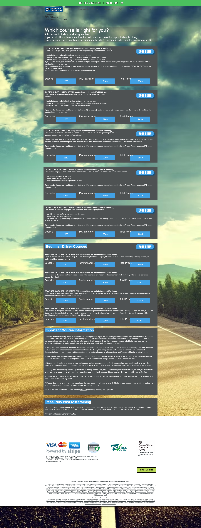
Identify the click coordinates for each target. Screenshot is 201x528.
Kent (109, 501)
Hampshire (80, 501)
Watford (128, 493)
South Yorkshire (106, 502)
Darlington (97, 486)
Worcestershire (112, 504)
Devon (120, 499)
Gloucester (66, 487)
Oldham (91, 490)
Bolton (94, 484)
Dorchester (111, 486)
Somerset (98, 502)
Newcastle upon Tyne (143, 489)
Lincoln (89, 489)
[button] (66, 81)
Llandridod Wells (75, 489)
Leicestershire (122, 501)
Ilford (120, 487)
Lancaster (60, 489)
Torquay (74, 493)
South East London (59, 492)
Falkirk (48, 487)
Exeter (153, 486)
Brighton (99, 484)
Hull (113, 487)
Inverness (130, 487)
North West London (82, 490)
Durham (92, 486)
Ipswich (125, 487)
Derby (81, 486)
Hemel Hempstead (100, 487)
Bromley (105, 484)
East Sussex (145, 499)
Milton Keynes (117, 489)
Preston (131, 490)
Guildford (72, 487)
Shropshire (92, 502)
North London (132, 489)
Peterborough (107, 490)
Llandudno (67, 489)
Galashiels (56, 493)
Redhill (141, 490)
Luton (97, 489)
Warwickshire (141, 502)
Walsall (150, 493)
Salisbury (104, 492)
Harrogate (91, 487)
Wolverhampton (99, 495)
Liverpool (54, 489)
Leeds (93, 489)
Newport (68, 490)
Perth (113, 490)
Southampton (97, 492)
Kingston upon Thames (147, 487)
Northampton (61, 490)
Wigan (139, 493)
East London (123, 486)
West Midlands (150, 502)
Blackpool (54, 487)
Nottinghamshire (71, 502)
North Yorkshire (150, 501)
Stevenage (68, 492)
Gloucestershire (51, 501)
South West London (140, 492)
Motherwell (124, 489)
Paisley (100, 490)
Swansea (50, 492)
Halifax (116, 487)
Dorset (125, 499)
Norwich (74, 490)
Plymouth (118, 490)
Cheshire (88, 499)
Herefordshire (87, 501)
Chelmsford (137, 484)
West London (102, 493)
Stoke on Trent (130, 492)
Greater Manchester (71, 501)
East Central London (133, 486)
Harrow (78, 487)
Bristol (109, 484)
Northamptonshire (52, 502)
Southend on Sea (120, 492)
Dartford (71, 486)
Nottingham (54, 490)
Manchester (103, 489)
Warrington (110, 493)
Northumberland (62, 502)
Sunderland (111, 492)
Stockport (74, 492)
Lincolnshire (130, 501)
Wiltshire (104, 504)
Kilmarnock (137, 487)
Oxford (95, 490)
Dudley (117, 486)
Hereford (108, 487)
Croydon (150, 484)
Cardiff (126, 484)
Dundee (77, 486)
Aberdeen (51, 484)
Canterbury (49, 486)
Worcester (145, 493)
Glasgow (60, 487)
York (105, 495)
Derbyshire (115, 499)
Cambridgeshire (81, 499)
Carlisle (114, 484)
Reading (136, 490)
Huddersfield (84, 487)
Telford (62, 493)
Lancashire (114, 501)
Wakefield (134, 493)
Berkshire (58, 499)
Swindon (90, 492)
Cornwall (94, 499)
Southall (95, 493)
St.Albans (57, 484)
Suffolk (122, 502)
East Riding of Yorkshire (134, 499)
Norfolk (143, 501)
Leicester (83, 489)
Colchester (144, 484)
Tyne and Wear (133, 502)
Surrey (126, 502)
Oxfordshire (80, 502)
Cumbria (109, 499)
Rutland (86, 502)
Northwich (65, 486)
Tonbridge (67, 493)
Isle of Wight (103, 501)
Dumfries (86, 486)
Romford (146, 490)
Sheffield (152, 490)
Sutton (85, 492)
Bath (70, 484)
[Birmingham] (64, 484)
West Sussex (88, 504)
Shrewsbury (150, 492)
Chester (131, 484)
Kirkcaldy (48, 489)
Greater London (60, 501)
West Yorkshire (97, 504)
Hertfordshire (95, 501)
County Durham (101, 499)
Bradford (81, 484)
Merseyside (137, 501)
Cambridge (120, 484)
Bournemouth (88, 484)
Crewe (60, 486)
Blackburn (75, 484)
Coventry (55, 486)
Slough (80, 492)
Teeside (83, 493)
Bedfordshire (51, 499)
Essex (151, 499)
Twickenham (89, 493)
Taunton (50, 493)
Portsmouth (125, 490)
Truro (78, 493)
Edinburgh (143, 486)
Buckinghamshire (70, 499)
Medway (110, 489)
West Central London (119, 493)
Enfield (149, 486)
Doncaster (104, 486)
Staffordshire (115, 502)
